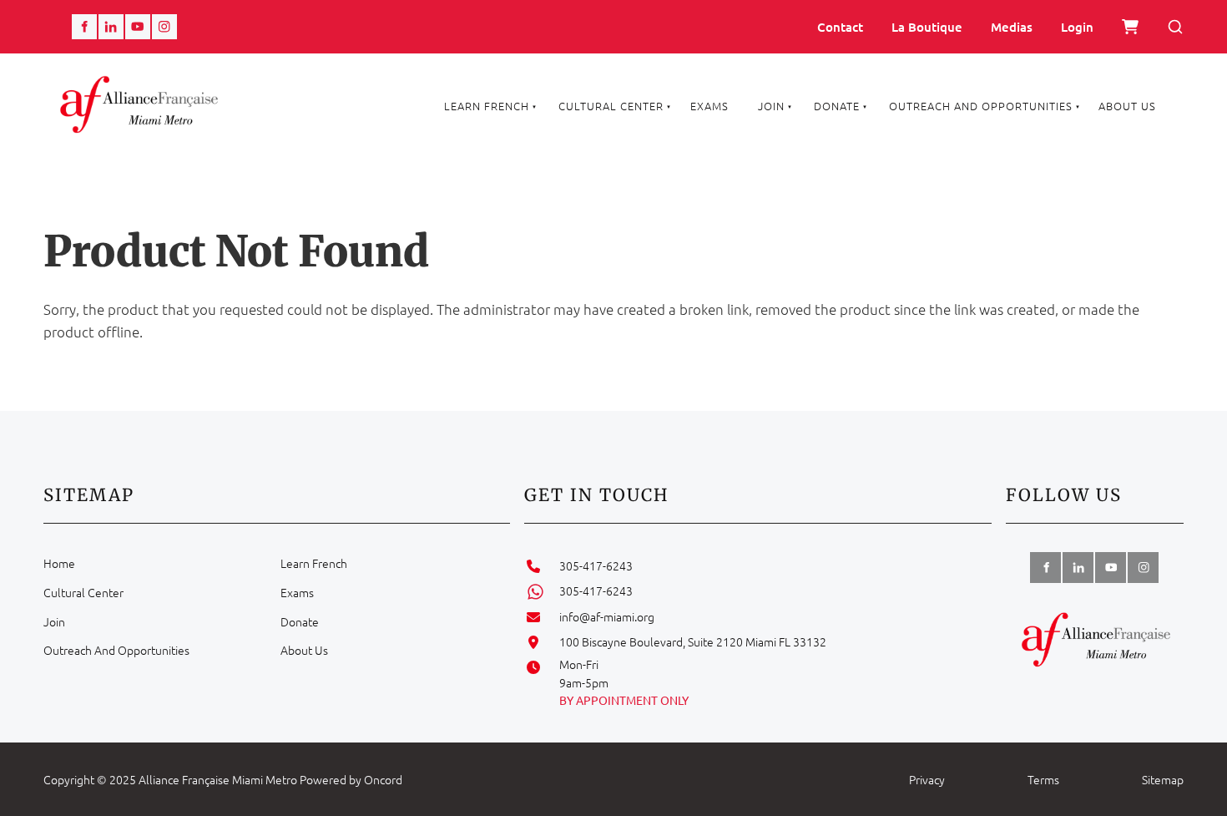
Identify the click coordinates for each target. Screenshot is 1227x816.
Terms (1043, 779)
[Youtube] (137, 26)
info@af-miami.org (606, 616)
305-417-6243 (596, 565)
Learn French (486, 106)
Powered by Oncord (351, 779)
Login (1077, 26)
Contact (840, 26)
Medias (1012, 26)
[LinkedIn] (111, 26)
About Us (1127, 106)
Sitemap (1163, 779)
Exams (709, 106)
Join (771, 106)
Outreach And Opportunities (981, 106)
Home (59, 563)
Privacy (927, 779)
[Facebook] (84, 26)
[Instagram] (164, 26)
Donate (837, 106)
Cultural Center (611, 106)
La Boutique (926, 26)
